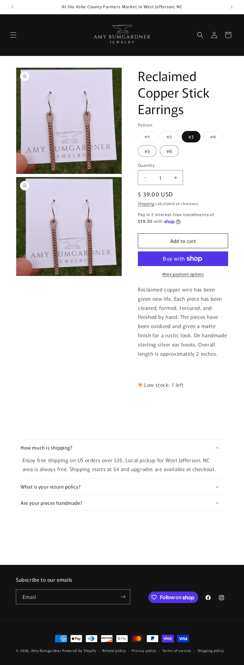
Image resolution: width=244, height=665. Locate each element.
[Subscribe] (123, 596)
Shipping (146, 203)
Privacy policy (144, 650)
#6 (169, 151)
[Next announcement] (232, 7)
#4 (216, 137)
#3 (191, 137)
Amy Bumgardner (47, 650)
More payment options (183, 274)
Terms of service (176, 650)
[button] (13, 35)
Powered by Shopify (79, 650)
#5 (147, 151)
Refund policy (113, 650)
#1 (151, 137)
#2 (172, 137)
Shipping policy (211, 650)
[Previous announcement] (12, 7)
